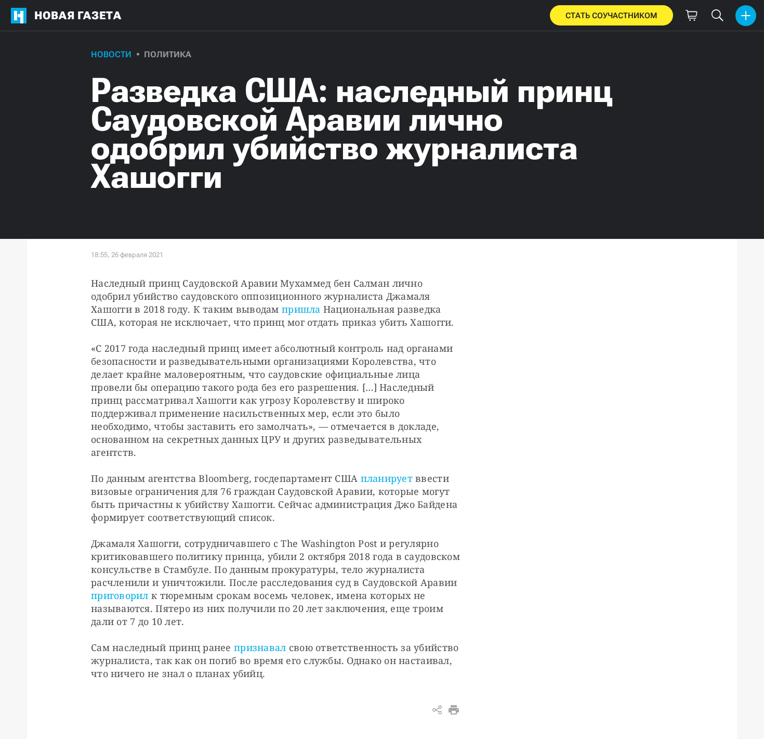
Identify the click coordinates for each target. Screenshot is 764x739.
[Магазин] (691, 15)
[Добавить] (745, 15)
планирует (387, 478)
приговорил (120, 595)
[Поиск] (717, 15)
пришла (301, 309)
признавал (260, 647)
